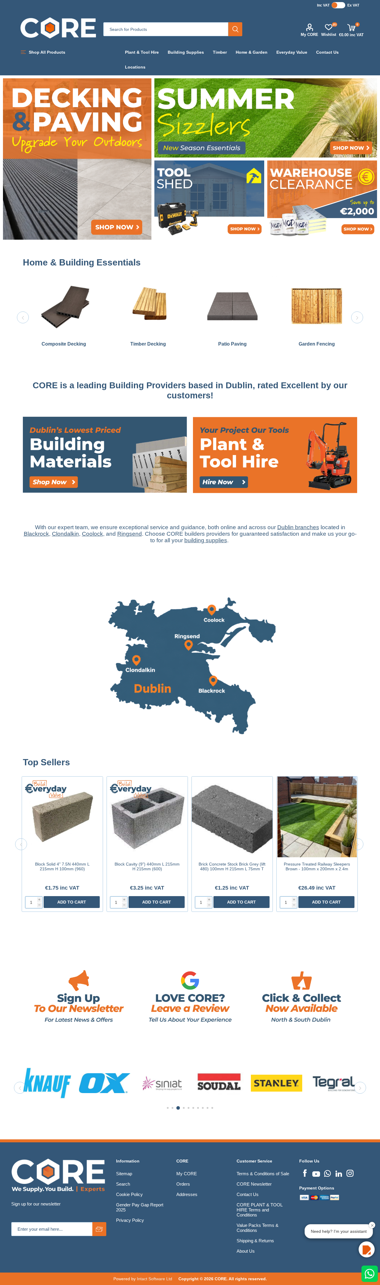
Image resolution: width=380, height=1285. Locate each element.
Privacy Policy (130, 1220)
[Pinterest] (327, 1172)
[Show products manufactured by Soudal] (104, 1083)
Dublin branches (298, 527)
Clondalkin (65, 534)
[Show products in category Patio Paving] (232, 305)
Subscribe (99, 1229)
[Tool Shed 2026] (209, 200)
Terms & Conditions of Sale (263, 1173)
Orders (183, 1184)
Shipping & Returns (255, 1240)
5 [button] (188, 1108)
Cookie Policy (129, 1194)
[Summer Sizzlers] (265, 118)
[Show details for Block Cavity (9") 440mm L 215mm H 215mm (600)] (147, 817)
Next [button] (357, 317)
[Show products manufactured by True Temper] (276, 1083)
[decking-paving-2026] (77, 158)
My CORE (309, 34)
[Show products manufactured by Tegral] (219, 1083)
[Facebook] (305, 1172)
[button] (366, 1249)
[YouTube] (316, 1172)
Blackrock (36, 534)
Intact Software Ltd (154, 1278)
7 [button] (198, 1108)
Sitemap (124, 1173)
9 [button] (207, 1108)
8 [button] (203, 1108)
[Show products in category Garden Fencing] (316, 305)
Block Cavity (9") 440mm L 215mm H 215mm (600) (147, 866)
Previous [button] (23, 317)
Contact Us (248, 1194)
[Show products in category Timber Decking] (148, 305)
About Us (246, 1251)
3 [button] (177, 1108)
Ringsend (129, 534)
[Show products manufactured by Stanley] (162, 1083)
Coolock (92, 534)
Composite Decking (64, 343)
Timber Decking (148, 343)
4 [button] (183, 1108)
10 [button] (212, 1108)
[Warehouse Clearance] (322, 200)
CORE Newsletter (254, 1184)
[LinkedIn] (338, 1172)
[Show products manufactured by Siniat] (47, 1083)
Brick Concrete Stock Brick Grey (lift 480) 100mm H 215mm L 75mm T (232, 866)
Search (235, 29)
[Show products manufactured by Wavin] (334, 1083)
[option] (64, 317)
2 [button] (172, 1108)
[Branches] (190, 754)
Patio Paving (232, 343)
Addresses (186, 1194)
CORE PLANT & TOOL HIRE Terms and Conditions (259, 1209)
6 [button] (193, 1108)
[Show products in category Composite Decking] (63, 305)
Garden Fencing (317, 343)
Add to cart (71, 902)
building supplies (205, 540)
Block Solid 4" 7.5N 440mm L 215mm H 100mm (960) (62, 866)
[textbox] (165, 29)
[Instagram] (350, 1172)
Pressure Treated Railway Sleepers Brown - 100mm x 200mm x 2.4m (317, 866)
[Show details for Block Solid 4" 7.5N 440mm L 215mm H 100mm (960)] (62, 817)
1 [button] (168, 1108)
